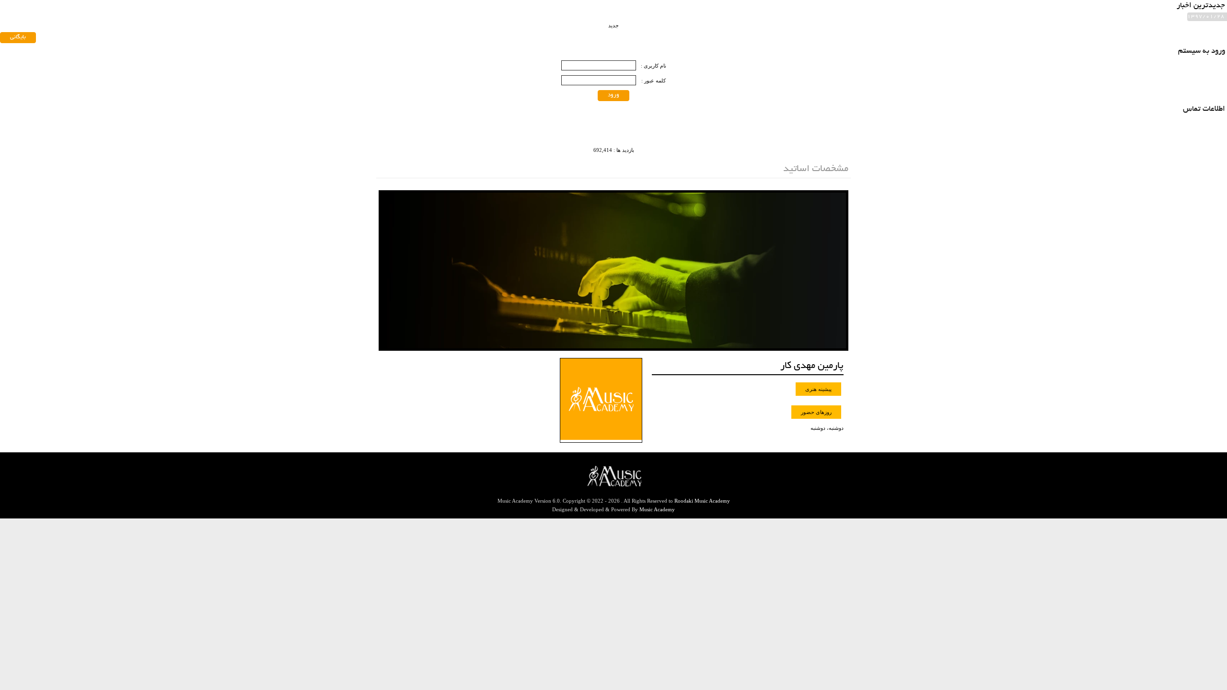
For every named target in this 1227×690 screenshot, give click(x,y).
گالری (392, 23)
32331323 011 (449, 53)
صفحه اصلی (561, 23)
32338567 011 (398, 53)
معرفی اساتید (512, 23)
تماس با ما (428, 23)
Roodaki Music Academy (702, 501)
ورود (613, 95)
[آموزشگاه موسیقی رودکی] (814, 35)
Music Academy (657, 509)
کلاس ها (468, 23)
